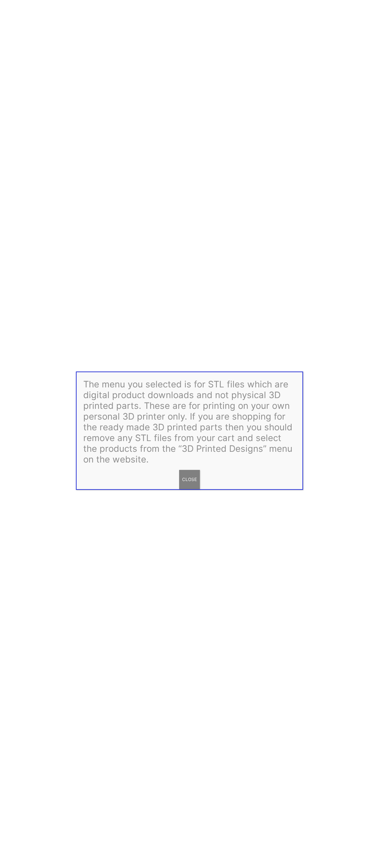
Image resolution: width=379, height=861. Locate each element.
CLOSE (189, 479)
